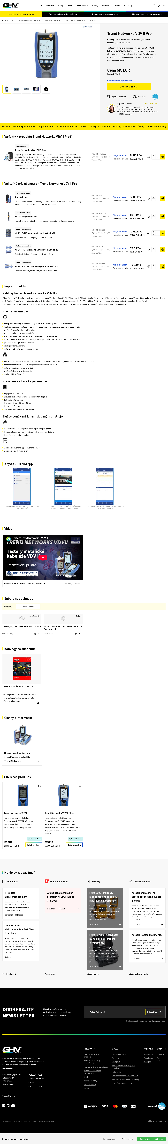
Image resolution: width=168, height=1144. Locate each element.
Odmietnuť (127, 1139)
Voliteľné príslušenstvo (24, 126)
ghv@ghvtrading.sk (36, 1078)
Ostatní (161, 1048)
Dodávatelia (148, 1054)
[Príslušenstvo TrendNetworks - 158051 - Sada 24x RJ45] (9, 250)
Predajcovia (148, 1058)
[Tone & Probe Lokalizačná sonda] (9, 198)
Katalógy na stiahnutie (124, 126)
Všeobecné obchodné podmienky (125, 1079)
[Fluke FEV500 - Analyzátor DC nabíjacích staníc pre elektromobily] (105, 950)
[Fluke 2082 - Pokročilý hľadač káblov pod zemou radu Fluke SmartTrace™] (105, 908)
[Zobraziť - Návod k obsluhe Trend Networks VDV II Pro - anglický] (63, 619)
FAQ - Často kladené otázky (123, 1083)
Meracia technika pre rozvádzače (92, 1071)
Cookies (160, 1054)
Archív (86, 1088)
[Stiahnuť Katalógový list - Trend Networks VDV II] (38, 634)
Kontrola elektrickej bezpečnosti (62, 14)
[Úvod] (41, 5)
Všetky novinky (93, 974)
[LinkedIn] (8, 1106)
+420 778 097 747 (150, 103)
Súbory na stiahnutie (99, 126)
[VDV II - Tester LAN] (23, 795)
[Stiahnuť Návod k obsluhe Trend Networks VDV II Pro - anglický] (79, 634)
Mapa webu (159, 1059)
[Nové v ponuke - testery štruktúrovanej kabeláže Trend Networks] (22, 744)
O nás (70, 5)
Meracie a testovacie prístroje (21, 14)
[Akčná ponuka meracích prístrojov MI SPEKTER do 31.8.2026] (63, 900)
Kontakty (128, 5)
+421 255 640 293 (35, 1075)
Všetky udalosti (9, 974)
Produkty (50, 5)
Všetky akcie (50, 974)
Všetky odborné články (138, 974)
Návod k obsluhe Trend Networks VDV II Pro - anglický (63, 627)
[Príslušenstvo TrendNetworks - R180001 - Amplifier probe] (9, 216)
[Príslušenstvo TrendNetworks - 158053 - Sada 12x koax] (9, 266)
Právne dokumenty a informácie (125, 1075)
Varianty (6, 126)
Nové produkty (90, 1084)
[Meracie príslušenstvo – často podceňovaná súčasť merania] (147, 908)
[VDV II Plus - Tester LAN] (64, 795)
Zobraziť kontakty (9, 1096)
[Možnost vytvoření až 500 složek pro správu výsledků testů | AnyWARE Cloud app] (21, 486)
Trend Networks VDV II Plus (59, 813)
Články (95, 5)
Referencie (116, 1072)
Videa (83, 126)
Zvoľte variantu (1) (129, 86)
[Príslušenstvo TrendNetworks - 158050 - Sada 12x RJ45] (9, 233)
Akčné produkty (90, 1080)
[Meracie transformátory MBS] (147, 946)
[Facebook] (3, 1106)
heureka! (152, 1106)
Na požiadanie (36, 839)
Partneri (105, 5)
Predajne (147, 1061)
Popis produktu (46, 126)
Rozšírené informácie (67, 126)
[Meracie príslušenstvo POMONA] (21, 680)
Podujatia (12, 881)
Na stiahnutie (82, 5)
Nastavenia (109, 1139)
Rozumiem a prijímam (151, 1139)
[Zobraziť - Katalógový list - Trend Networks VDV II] (21, 619)
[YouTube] (13, 1106)
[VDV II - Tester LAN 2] (46, 53)
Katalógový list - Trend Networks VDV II (21, 626)
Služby (60, 5)
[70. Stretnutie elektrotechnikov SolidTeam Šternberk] (21, 941)
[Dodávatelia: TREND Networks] (87, 27)
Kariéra (117, 5)
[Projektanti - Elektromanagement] (21, 903)
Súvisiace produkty (157, 126)
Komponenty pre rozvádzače (105, 14)
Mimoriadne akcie (59, 881)
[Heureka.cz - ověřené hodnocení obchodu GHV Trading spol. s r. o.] (155, 97)
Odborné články (142, 881)
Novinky (96, 881)
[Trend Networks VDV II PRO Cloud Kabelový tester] (9, 157)
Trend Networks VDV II (16, 813)
